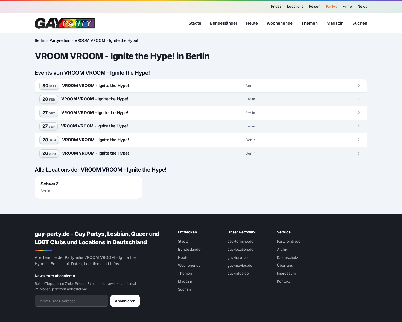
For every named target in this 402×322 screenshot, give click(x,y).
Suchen (359, 22)
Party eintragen (290, 241)
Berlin (40, 40)
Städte (194, 22)
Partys (331, 6)
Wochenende (280, 22)
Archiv (282, 249)
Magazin (335, 22)
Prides (276, 6)
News (362, 6)
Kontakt (283, 281)
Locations (295, 6)
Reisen (315, 6)
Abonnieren (125, 301)
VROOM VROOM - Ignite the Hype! (106, 40)
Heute (252, 22)
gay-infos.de (238, 273)
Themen (309, 22)
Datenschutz (287, 257)
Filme (347, 6)
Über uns (285, 265)
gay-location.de (241, 249)
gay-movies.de (240, 265)
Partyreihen (59, 40)
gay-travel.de (239, 257)
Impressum (286, 273)
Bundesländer (223, 22)
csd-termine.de (241, 241)
